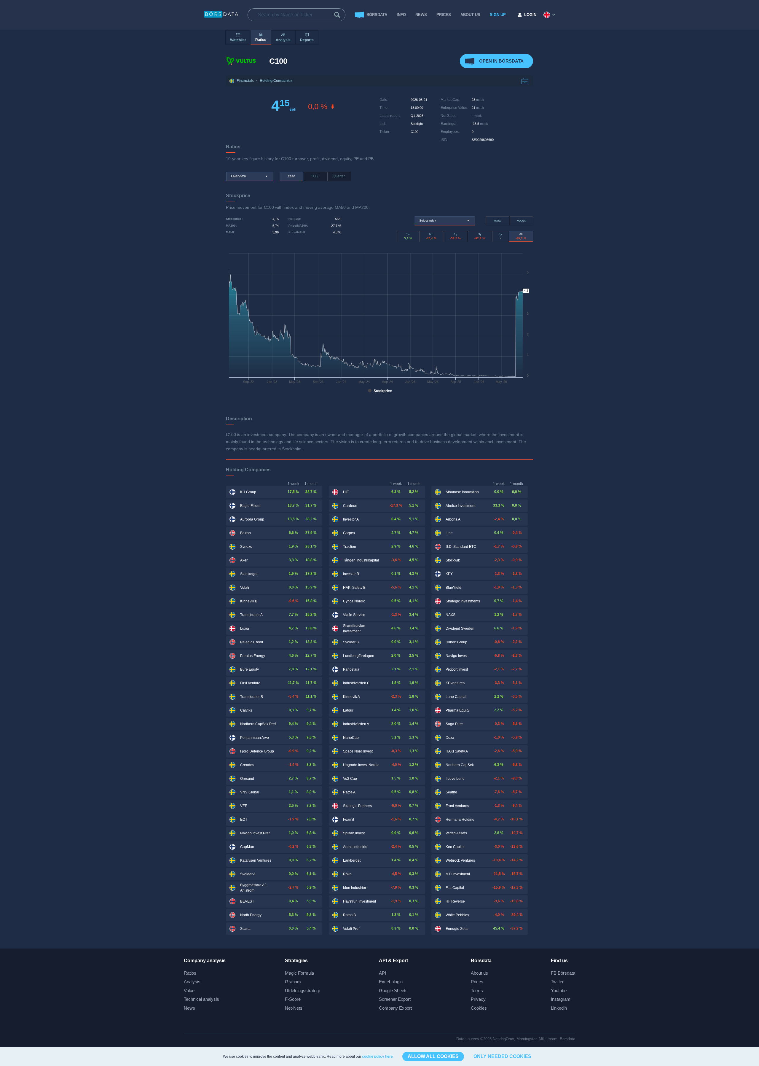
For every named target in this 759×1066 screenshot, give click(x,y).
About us (479, 973)
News (421, 14)
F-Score (293, 999)
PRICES (443, 14)
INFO (401, 14)
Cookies (479, 1008)
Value (189, 990)
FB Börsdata (563, 973)
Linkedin (559, 1008)
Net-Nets (293, 1008)
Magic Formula (299, 973)
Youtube (559, 990)
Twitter (557, 981)
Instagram (560, 999)
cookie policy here (377, 1056)
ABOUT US (470, 14)
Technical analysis (201, 999)
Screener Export (395, 999)
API (382, 973)
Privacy (478, 999)
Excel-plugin (391, 981)
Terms (477, 990)
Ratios (190, 973)
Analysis (192, 981)
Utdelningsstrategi (302, 990)
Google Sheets (393, 990)
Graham (293, 981)
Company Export (395, 1008)
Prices (477, 981)
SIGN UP (498, 14)
